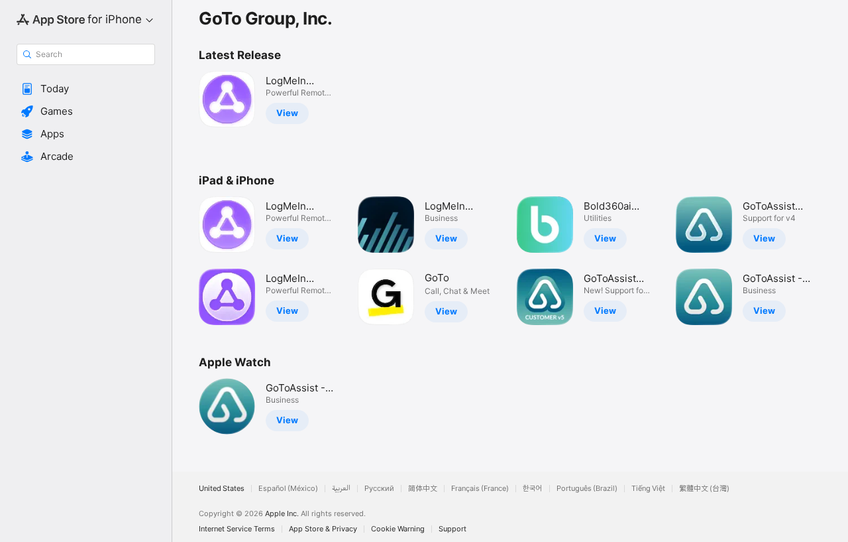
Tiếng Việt (648, 488)
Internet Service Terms (237, 529)
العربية (341, 488)
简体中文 (422, 488)
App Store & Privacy (323, 529)
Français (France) (480, 488)
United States (221, 488)
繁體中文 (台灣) (704, 488)
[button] (85, 89)
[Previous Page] (185, 260)
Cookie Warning (398, 529)
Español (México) (288, 488)
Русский (379, 488)
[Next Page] (834, 260)
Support (452, 529)
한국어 (533, 488)
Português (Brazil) (586, 488)
